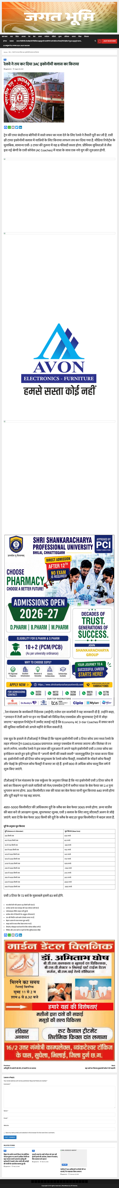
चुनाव (60, 36)
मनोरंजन (47, 36)
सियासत (86, 36)
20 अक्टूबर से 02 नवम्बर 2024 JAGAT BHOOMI (16, 46)
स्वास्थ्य (12, 41)
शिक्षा (79, 36)
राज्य (11, 36)
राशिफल (66, 36)
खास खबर (4, 36)
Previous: (20, 1067)
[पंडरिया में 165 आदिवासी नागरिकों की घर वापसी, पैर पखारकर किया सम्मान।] (73, 1158)
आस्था (40, 36)
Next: (100, 1067)
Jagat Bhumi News (109, 41)
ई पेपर (5, 41)
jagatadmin (8, 69)
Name (6, 1111)
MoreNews (65, 1186)
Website (6, 1125)
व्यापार (74, 36)
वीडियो (54, 36)
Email (6, 1118)
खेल (34, 36)
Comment (7, 1084)
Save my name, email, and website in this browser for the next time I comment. (30, 1133)
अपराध (24, 36)
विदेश (17, 36)
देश (29, 36)
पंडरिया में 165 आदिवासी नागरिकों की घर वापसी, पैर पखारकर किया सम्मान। (73, 1170)
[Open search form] (95, 41)
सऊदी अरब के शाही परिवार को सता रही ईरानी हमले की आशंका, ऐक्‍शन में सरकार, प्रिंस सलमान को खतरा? (45, 1157)
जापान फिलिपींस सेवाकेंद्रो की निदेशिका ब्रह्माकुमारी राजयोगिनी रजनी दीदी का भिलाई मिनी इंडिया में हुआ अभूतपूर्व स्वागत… (49, 41)
